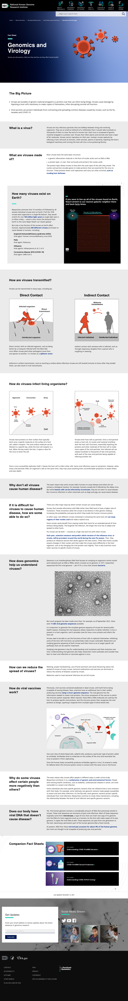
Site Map (7, 975)
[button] (22, 959)
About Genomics (20, 20)
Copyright (36, 975)
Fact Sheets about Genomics (51, 20)
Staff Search (9, 979)
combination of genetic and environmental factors (90, 780)
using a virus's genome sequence (75, 693)
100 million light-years (33, 217)
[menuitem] (61, 5)
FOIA (34, 967)
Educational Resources (34, 20)
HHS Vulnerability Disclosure (44, 979)
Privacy (35, 971)
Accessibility (9, 971)
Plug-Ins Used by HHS (12, 983)
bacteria (101, 565)
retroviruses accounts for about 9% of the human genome (92, 827)
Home (11, 20)
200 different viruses (39, 228)
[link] (64, 920)
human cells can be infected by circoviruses (72, 489)
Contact (7, 967)
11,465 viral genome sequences (63, 624)
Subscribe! (10, 937)
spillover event (46, 354)
